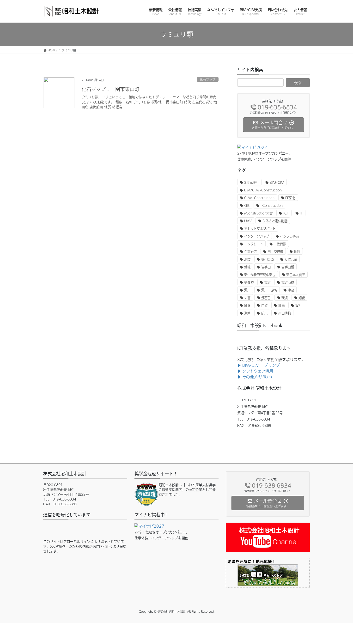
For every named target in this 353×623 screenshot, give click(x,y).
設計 (298, 305)
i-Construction (272, 205)
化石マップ (207, 79)
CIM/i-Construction (259, 197)
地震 (247, 259)
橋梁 (267, 282)
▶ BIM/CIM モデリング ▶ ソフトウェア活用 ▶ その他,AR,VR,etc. (258, 371)
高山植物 (284, 313)
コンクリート (253, 243)
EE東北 (290, 197)
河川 (247, 290)
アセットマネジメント (259, 228)
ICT (286, 213)
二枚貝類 (280, 243)
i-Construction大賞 (258, 213)
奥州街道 (267, 259)
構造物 (249, 282)
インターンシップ (256, 236)
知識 (301, 297)
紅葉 (247, 305)
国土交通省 (275, 251)
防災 (264, 313)
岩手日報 (287, 266)
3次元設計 (251, 182)
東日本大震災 (295, 274)
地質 (297, 251)
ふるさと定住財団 (274, 220)
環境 (284, 297)
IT (301, 213)
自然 (264, 305)
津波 (291, 290)
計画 (281, 305)
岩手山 (266, 266)
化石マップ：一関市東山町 (110, 89)
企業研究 (250, 251)
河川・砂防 (269, 290)
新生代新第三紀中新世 (259, 274)
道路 (247, 313)
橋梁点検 (287, 282)
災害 (247, 297)
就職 (247, 266)
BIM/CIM (277, 182)
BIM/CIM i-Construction (263, 190)
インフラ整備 (289, 236)
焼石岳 (266, 297)
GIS (247, 205)
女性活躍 (291, 259)
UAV (248, 220)
